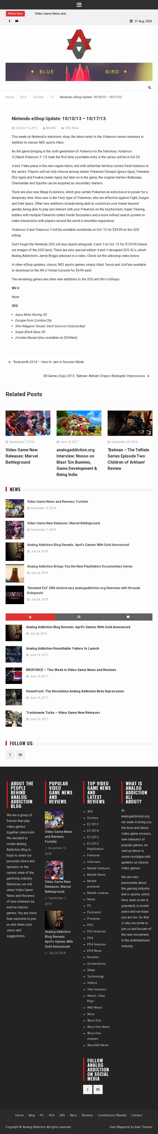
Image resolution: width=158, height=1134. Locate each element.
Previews (93, 918)
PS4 (90, 938)
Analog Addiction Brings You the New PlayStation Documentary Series (80, 566)
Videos (92, 983)
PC (89, 906)
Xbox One (94, 1020)
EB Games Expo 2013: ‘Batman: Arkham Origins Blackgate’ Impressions (94, 376)
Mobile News (96, 874)
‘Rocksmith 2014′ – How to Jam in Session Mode (48, 362)
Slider (91, 970)
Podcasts (94, 912)
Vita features (96, 989)
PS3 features (96, 931)
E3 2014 (93, 830)
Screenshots (96, 964)
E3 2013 (93, 824)
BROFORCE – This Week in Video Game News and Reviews (71, 670)
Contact (136, 1115)
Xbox (90, 1014)
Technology (95, 976)
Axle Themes (143, 1127)
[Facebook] (9, 21)
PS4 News (94, 951)
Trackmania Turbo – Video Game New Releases (63, 713)
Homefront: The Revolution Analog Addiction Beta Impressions (75, 691)
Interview (93, 862)
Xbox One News (98, 1027)
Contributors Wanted (112, 1115)
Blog (32, 1115)
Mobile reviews (98, 893)
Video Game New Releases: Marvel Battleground (22, 456)
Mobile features (98, 868)
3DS (68, 128)
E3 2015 (93, 837)
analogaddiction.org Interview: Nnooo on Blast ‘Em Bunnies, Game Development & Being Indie (77, 462)
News (75, 128)
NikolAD (51, 128)
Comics (92, 818)
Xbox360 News (98, 1045)
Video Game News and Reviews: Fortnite (57, 502)
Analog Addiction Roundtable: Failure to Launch (62, 648)
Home (19, 1115)
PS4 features (96, 944)
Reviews (93, 957)
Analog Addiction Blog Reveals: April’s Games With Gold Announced (78, 545)
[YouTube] (16, 21)
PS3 (90, 925)
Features (93, 855)
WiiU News (94, 1007)
